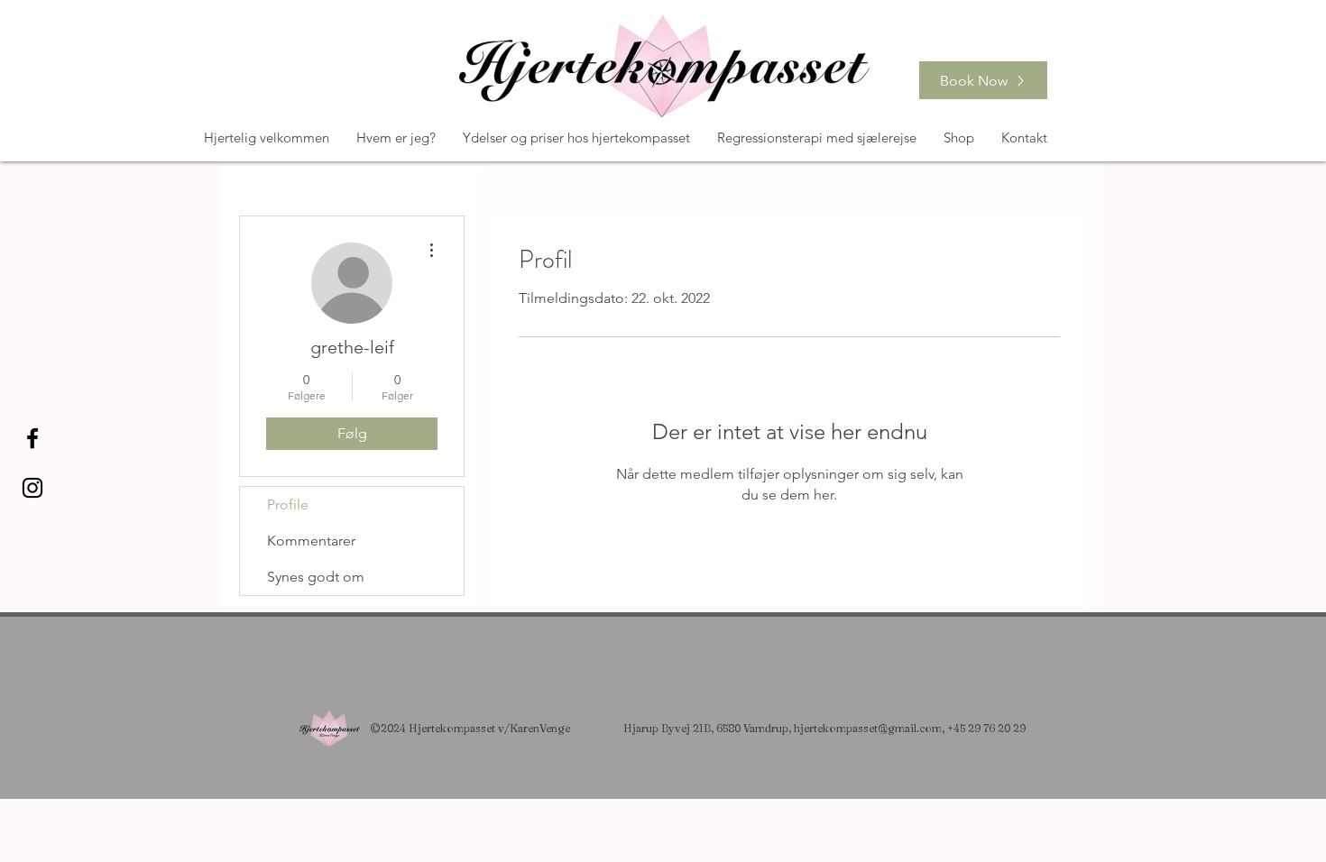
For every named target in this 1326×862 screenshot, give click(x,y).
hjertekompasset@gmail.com (868, 728)
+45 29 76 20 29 (986, 728)
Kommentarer (311, 540)
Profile (287, 504)
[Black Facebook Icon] (32, 438)
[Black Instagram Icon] (32, 487)
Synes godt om (315, 576)
